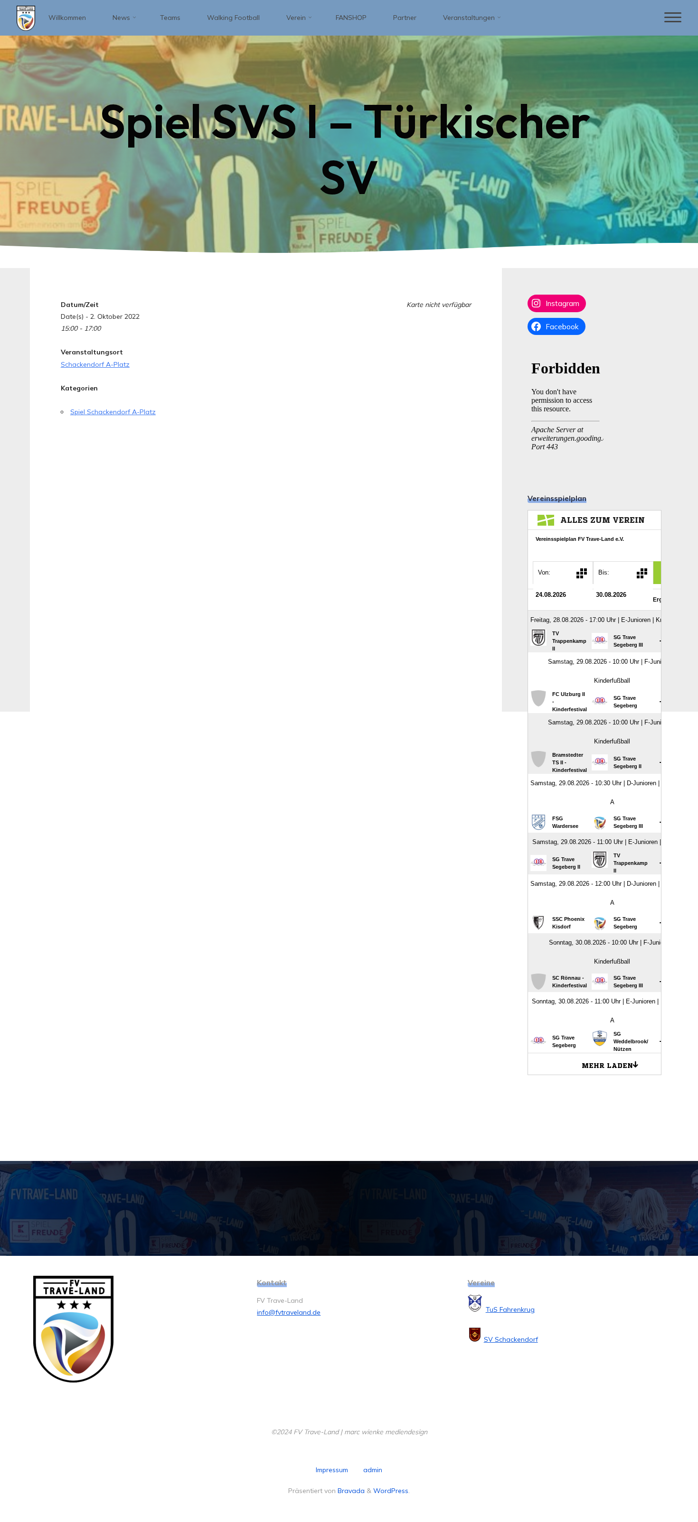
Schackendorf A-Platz (95, 364)
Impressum (332, 1470)
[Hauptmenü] (672, 17)
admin (372, 1470)
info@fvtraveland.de (289, 1312)
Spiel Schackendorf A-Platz (113, 412)
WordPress (390, 1490)
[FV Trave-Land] (26, 17)
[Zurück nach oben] (661, 1485)
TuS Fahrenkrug (510, 1309)
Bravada (350, 1490)
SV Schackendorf (511, 1339)
